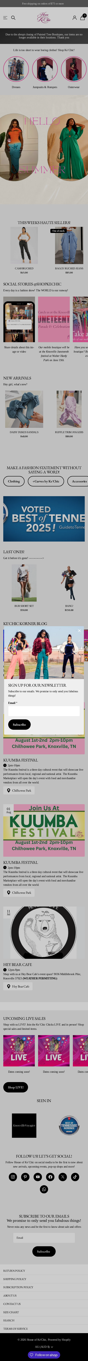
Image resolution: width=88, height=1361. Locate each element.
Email (12, 703)
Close (79, 630)
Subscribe (19, 725)
